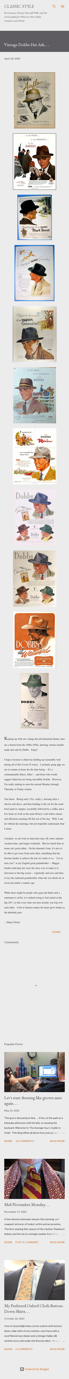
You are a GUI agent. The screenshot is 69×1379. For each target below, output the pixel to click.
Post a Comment (27, 1242)
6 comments (23, 1348)
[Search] (54, 6)
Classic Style (19, 6)
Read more (57, 1140)
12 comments (24, 1140)
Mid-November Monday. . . (26, 1204)
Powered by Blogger (36, 1369)
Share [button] (56, 931)
